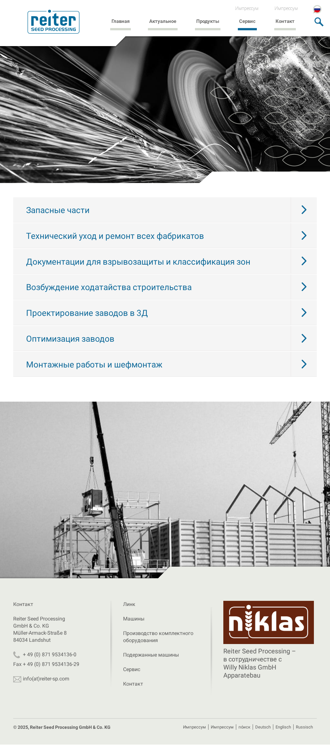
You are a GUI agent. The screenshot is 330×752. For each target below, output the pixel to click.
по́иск (244, 727)
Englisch (283, 727)
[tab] (165, 209)
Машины (133, 619)
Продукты (207, 21)
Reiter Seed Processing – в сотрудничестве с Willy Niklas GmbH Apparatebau (259, 663)
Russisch (304, 727)
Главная (121, 21)
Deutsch (263, 727)
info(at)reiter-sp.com (46, 679)
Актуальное (162, 21)
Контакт (285, 21)
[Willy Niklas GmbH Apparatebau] (268, 622)
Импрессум (246, 8)
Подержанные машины (151, 655)
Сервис (247, 21)
